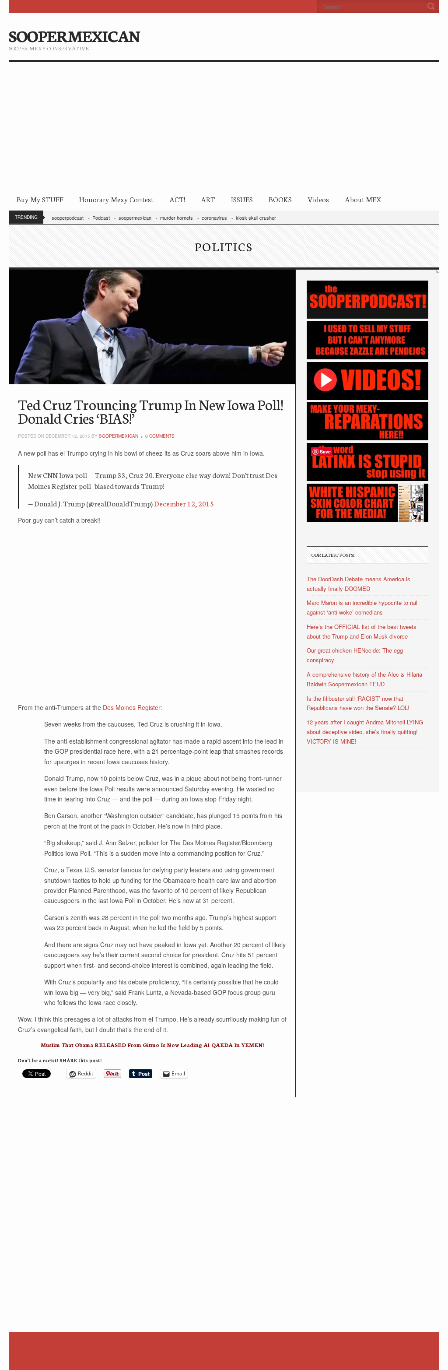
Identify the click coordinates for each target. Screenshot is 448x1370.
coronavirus (214, 217)
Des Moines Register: (132, 707)
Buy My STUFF (40, 199)
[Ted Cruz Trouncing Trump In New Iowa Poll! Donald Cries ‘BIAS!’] (152, 327)
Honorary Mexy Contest (116, 199)
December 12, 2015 (184, 503)
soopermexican (135, 217)
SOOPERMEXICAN (74, 35)
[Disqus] (152, 1206)
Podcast (101, 217)
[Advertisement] (224, 128)
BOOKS (280, 199)
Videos (318, 199)
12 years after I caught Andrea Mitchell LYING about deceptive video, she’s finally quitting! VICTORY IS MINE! (365, 731)
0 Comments (160, 436)
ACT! (177, 199)
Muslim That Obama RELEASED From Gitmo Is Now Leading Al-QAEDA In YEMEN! (152, 1044)
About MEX (363, 199)
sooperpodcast (68, 217)
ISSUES (242, 199)
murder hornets (176, 217)
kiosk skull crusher (256, 217)
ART (208, 199)
